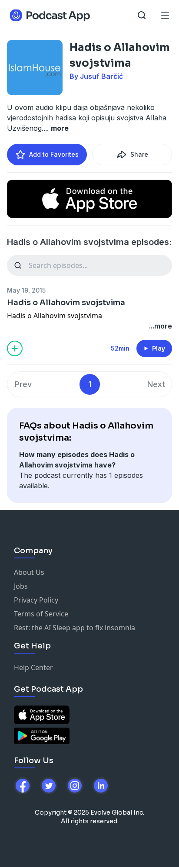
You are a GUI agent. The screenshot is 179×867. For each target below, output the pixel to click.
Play (158, 348)
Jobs (21, 586)
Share (139, 154)
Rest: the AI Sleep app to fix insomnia (74, 627)
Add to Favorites (54, 154)
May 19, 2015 (26, 290)
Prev (23, 384)
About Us (29, 572)
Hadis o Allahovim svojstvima (66, 302)
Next (156, 384)
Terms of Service (41, 614)
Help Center (33, 667)
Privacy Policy (36, 600)
